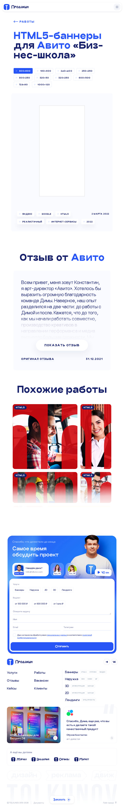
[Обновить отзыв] (112, 738)
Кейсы (11, 688)
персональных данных (57, 635)
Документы (39, 803)
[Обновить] (55, 738)
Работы (27, 21)
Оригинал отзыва (37, 358)
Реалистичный (32, 222)
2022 (90, 222)
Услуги (16, 584)
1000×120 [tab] (44, 84)
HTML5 (65, 214)
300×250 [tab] (24, 78)
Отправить (62, 646)
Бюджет (16, 598)
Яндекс (27, 214)
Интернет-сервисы (64, 222)
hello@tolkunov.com (34, 572)
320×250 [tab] (64, 78)
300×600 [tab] (25, 71)
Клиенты (40, 688)
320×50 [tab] (44, 78)
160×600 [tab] (45, 71)
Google (46, 214)
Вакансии (41, 680)
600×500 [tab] (84, 78)
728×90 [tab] (23, 84)
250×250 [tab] (87, 71)
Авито (53, 45)
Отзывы (13, 680)
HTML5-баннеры (57, 35)
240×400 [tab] (66, 71)
